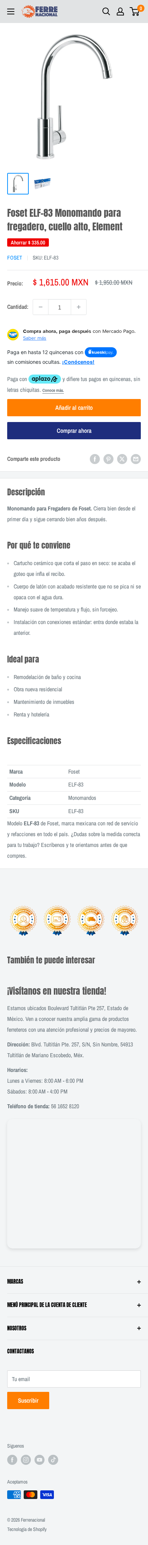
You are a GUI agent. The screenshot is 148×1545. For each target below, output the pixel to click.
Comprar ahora (74, 430)
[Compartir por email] (136, 459)
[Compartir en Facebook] (95, 459)
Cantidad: (17, 307)
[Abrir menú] (10, 11)
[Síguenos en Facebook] (12, 1460)
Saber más (34, 337)
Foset (14, 257)
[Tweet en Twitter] (122, 459)
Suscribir (28, 1400)
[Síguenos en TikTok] (53, 1460)
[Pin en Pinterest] (108, 459)
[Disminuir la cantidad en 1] (40, 307)
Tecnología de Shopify (27, 1529)
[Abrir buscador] (106, 11)
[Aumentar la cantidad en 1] (78, 307)
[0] (134, 11)
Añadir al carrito (74, 407)
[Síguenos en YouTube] (39, 1460)
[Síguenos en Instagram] (26, 1460)
